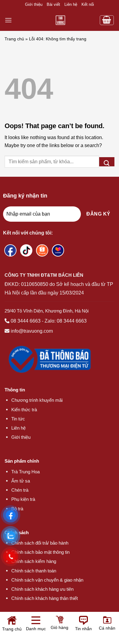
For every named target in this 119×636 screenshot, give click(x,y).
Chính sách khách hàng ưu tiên (42, 589)
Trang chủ (14, 38)
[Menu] (8, 20)
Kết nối (87, 4)
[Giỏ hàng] (107, 20)
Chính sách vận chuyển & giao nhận (47, 579)
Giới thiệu (33, 4)
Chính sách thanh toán (33, 570)
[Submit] (106, 161)
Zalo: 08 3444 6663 (66, 321)
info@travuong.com (32, 331)
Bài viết (53, 4)
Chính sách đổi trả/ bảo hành (39, 542)
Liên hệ (70, 4)
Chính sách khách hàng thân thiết (44, 598)
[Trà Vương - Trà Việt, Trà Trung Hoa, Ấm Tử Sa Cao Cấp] (60, 20)
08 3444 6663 (26, 321)
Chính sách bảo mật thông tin (40, 552)
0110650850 (34, 284)
